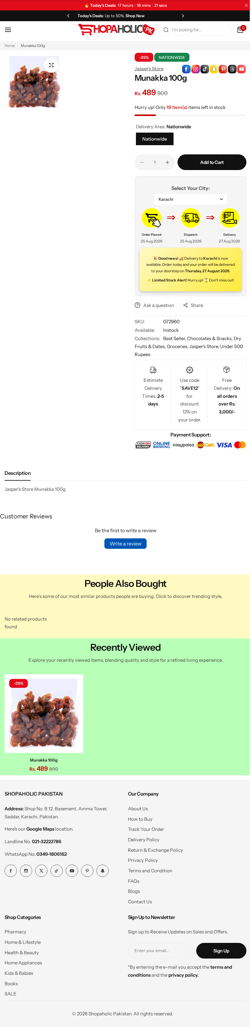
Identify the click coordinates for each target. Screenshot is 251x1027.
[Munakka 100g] (43, 727)
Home (10, 45)
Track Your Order (144, 842)
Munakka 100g (43, 772)
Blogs (131, 904)
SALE (11, 1007)
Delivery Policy (141, 852)
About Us (135, 821)
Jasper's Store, (202, 353)
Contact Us (137, 914)
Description (18, 487)
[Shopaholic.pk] (111, 30)
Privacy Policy (140, 873)
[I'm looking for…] (161, 30)
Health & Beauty (22, 965)
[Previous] (67, 16)
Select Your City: (187, 188)
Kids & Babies (19, 986)
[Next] (179, 16)
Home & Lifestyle (23, 955)
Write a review (123, 558)
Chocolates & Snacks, (208, 345)
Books (11, 996)
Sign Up (217, 963)
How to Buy (138, 832)
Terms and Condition (148, 883)
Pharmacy (15, 944)
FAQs (131, 894)
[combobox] (190, 30)
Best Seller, (173, 345)
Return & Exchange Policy (153, 863)
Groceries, (176, 353)
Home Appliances (23, 975)
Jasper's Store (147, 69)
